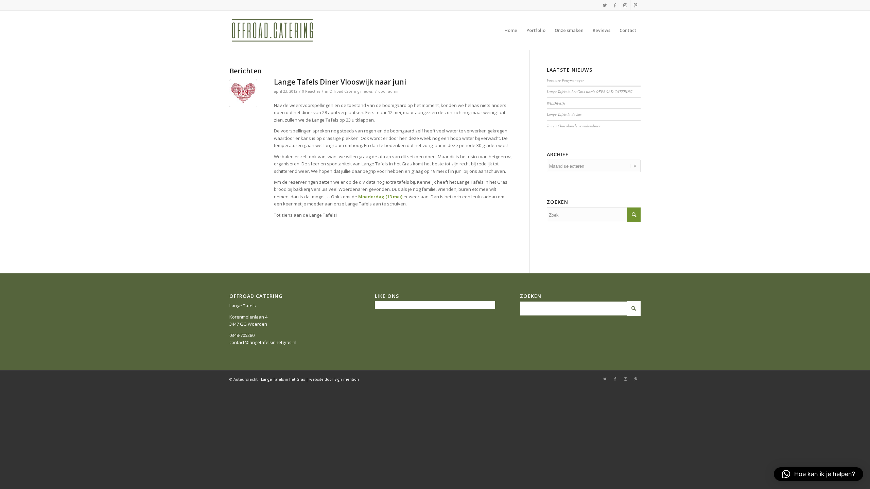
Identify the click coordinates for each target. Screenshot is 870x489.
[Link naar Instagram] (625, 5)
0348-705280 (242, 335)
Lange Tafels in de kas (564, 114)
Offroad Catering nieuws (350, 91)
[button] (818, 474)
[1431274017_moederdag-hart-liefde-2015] (243, 93)
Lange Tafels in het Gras (283, 379)
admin (394, 91)
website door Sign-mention (334, 379)
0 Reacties (311, 91)
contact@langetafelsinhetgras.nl (262, 342)
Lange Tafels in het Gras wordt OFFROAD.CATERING (589, 91)
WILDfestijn (556, 103)
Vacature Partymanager (565, 80)
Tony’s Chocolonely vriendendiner (573, 125)
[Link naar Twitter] (605, 5)
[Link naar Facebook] (615, 5)
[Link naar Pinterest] (635, 5)
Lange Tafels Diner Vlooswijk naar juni (340, 82)
